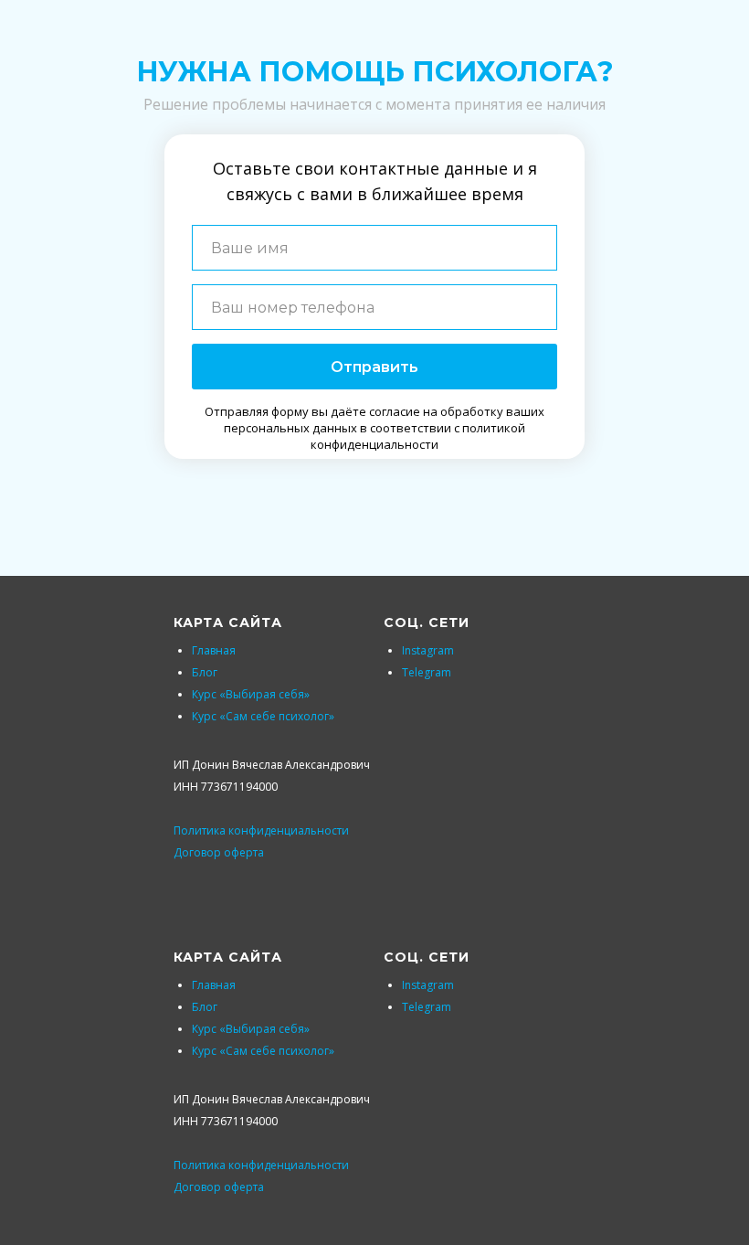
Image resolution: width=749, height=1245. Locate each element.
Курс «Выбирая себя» (251, 694)
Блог (204, 672)
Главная (214, 650)
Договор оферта (219, 852)
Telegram (426, 672)
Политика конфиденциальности (261, 830)
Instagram (428, 650)
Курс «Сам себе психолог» (263, 716)
